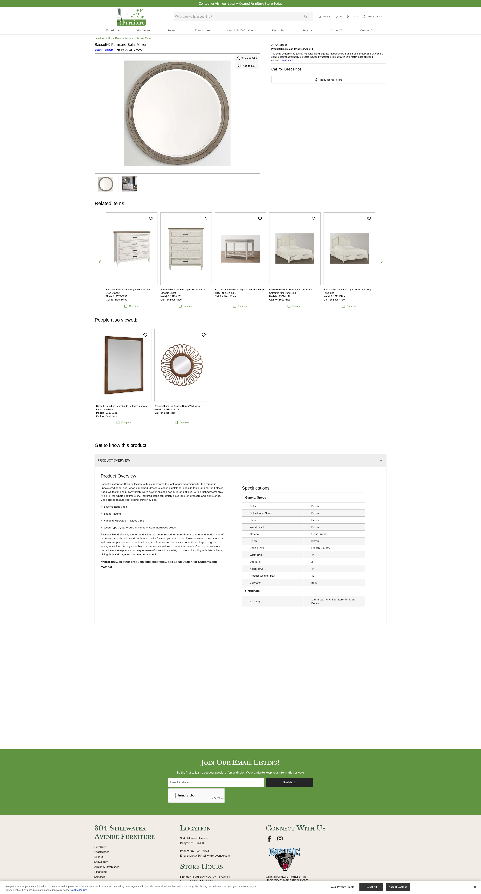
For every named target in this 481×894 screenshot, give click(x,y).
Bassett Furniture (104, 49)
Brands (173, 30)
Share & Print (249, 58)
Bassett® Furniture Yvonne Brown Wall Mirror (177, 406)
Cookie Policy (78, 890)
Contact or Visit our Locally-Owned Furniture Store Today (240, 3)
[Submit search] (306, 16)
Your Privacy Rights (342, 887)
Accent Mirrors (145, 38)
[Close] (475, 887)
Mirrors (129, 38)
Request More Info (331, 79)
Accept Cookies (398, 887)
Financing (278, 30)
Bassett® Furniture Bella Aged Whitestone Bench (240, 289)
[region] (240, 887)
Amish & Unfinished (241, 30)
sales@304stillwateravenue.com (209, 855)
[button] (320, 16)
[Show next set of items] (381, 261)
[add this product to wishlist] (151, 218)
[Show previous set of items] (99, 261)
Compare (134, 306)
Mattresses (143, 30)
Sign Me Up (289, 782)
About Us (337, 30)
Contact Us (367, 30)
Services (308, 30)
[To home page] (131, 17)
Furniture (112, 30)
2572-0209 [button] (135, 49)
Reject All (371, 887)
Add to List (249, 65)
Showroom (202, 30)
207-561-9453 (199, 850)
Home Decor (115, 38)
